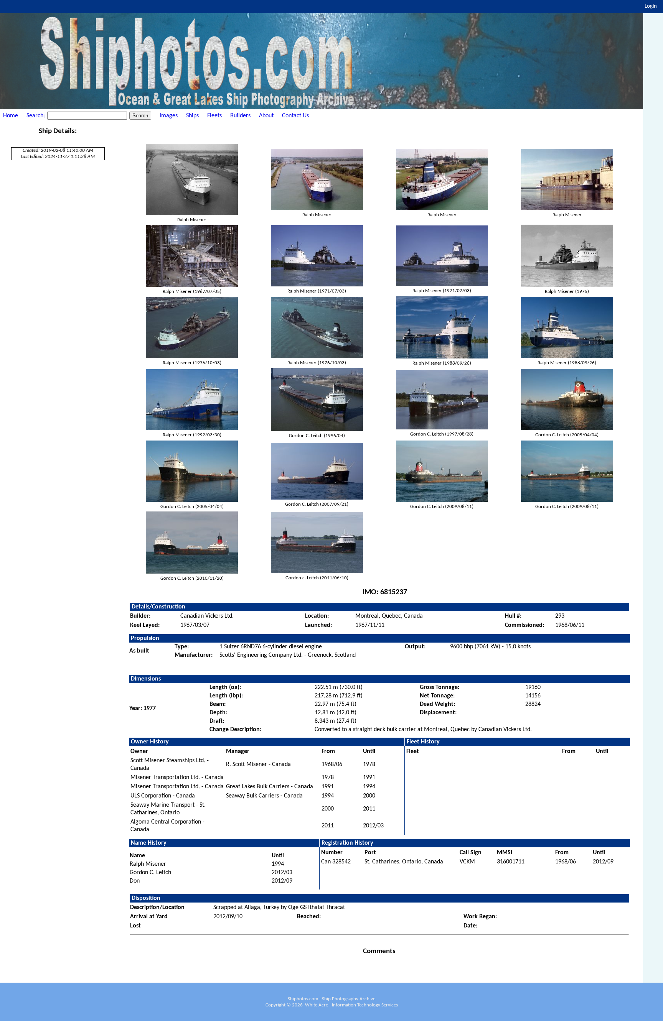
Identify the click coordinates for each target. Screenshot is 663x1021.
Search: (36, 116)
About (266, 116)
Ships (192, 116)
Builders (240, 116)
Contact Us (295, 116)
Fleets (214, 116)
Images (169, 116)
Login (651, 6)
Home (10, 116)
